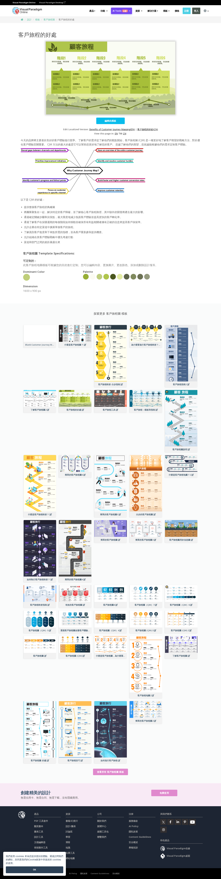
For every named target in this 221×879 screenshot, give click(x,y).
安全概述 (133, 842)
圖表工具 (38, 831)
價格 (177, 10)
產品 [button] (91, 10)
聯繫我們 (101, 836)
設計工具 (38, 836)
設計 (29, 19)
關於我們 (101, 820)
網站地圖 (70, 858)
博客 (68, 842)
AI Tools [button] (120, 10)
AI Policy (133, 826)
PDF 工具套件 (41, 820)
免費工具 (70, 852)
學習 (68, 836)
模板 (37, 19)
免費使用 (164, 792)
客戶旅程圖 (49, 19)
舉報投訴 (133, 847)
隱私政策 (133, 831)
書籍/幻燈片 (72, 820)
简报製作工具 (41, 847)
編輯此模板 (110, 120)
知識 (68, 847)
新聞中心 (101, 826)
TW (120, 133)
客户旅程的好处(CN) (147, 129)
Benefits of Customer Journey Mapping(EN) (112, 129)
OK (34, 869)
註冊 (186, 10)
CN (124, 133)
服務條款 (133, 820)
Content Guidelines (140, 836)
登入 (196, 10)
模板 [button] (165, 10)
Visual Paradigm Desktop (51, 2)
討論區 (69, 831)
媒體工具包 (103, 831)
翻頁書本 (38, 826)
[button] (104, 11)
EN (116, 133)
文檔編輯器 (39, 842)
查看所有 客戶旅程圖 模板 (110, 771)
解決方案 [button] (152, 10)
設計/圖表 (71, 826)
